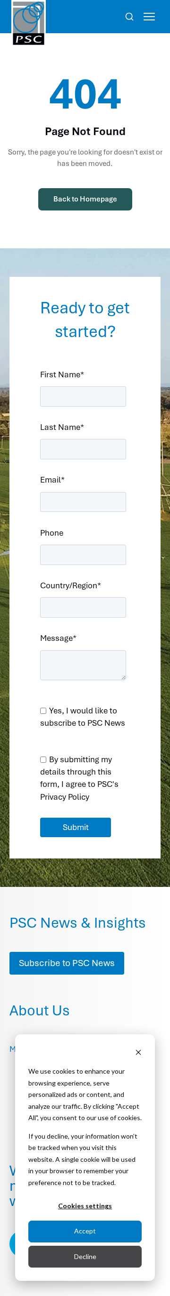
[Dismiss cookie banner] (138, 1053)
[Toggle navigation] (149, 16)
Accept (85, 1231)
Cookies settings (85, 1206)
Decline (85, 1256)
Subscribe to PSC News (67, 963)
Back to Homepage (85, 199)
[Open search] (129, 16)
